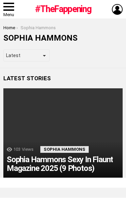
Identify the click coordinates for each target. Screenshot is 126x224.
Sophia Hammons (64, 149)
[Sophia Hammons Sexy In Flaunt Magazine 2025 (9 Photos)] (63, 133)
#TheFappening (63, 9)
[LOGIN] (117, 9)
